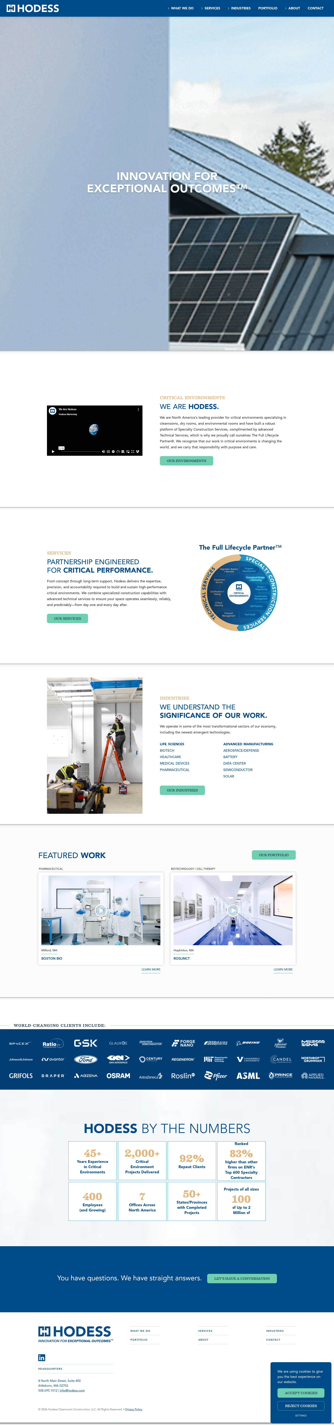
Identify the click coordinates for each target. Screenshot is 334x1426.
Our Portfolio (274, 855)
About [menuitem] (294, 8)
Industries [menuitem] (241, 8)
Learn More (151, 969)
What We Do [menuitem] (182, 8)
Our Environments (186, 460)
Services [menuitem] (212, 8)
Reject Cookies (301, 1405)
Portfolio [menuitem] (267, 8)
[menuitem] (168, 8)
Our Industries (182, 790)
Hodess (33, 8)
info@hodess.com (72, 1390)
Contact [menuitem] (316, 8)
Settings (301, 1416)
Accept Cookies (301, 1393)
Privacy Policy (133, 1409)
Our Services (67, 618)
